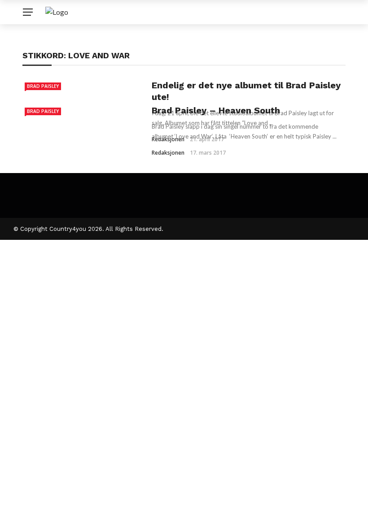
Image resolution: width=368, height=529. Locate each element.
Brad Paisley (43, 86)
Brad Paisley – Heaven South (216, 110)
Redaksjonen (168, 152)
